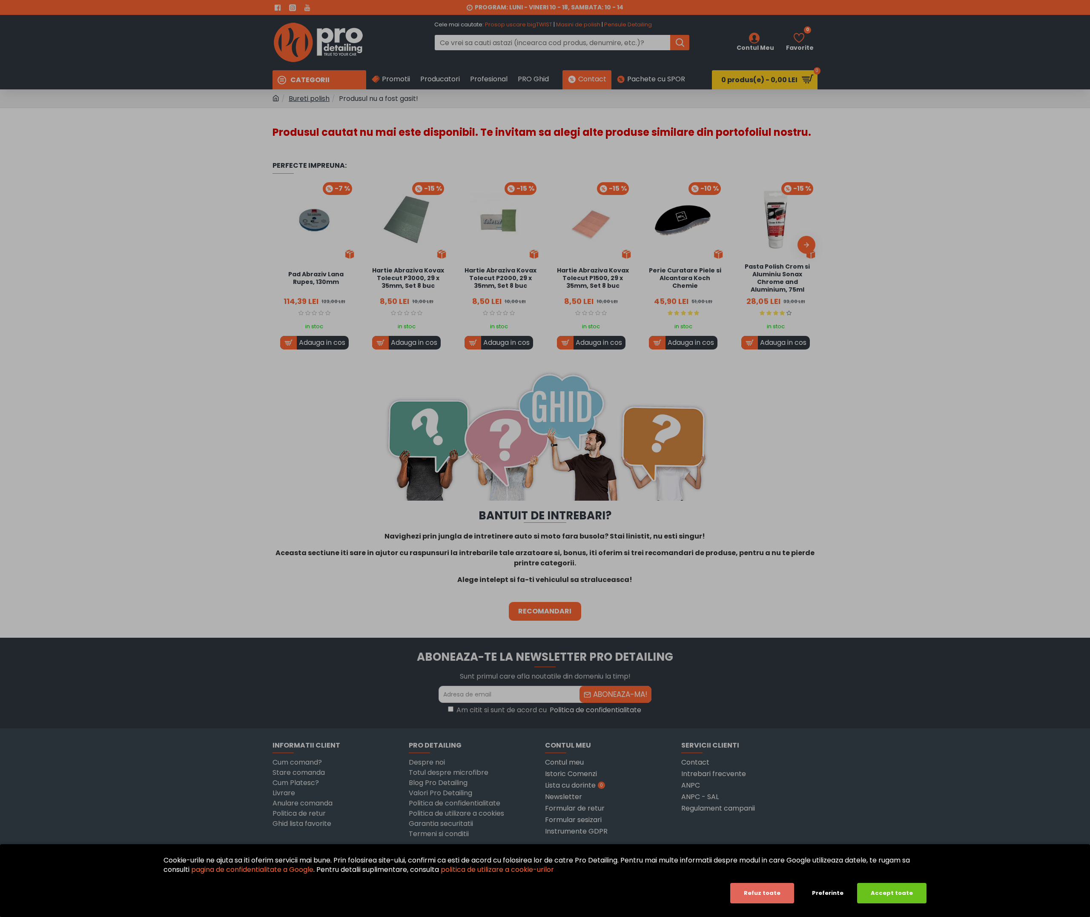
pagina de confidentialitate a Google (252, 869)
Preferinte (827, 893)
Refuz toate (762, 893)
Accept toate (892, 893)
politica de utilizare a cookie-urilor (497, 869)
